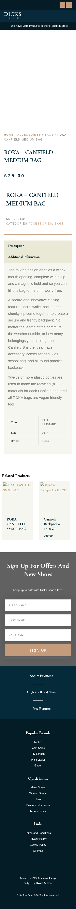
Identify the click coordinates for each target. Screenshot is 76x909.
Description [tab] (16, 246)
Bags (49, 134)
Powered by (38, 878)
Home (9, 134)
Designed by (30, 883)
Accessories (29, 134)
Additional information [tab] (24, 257)
